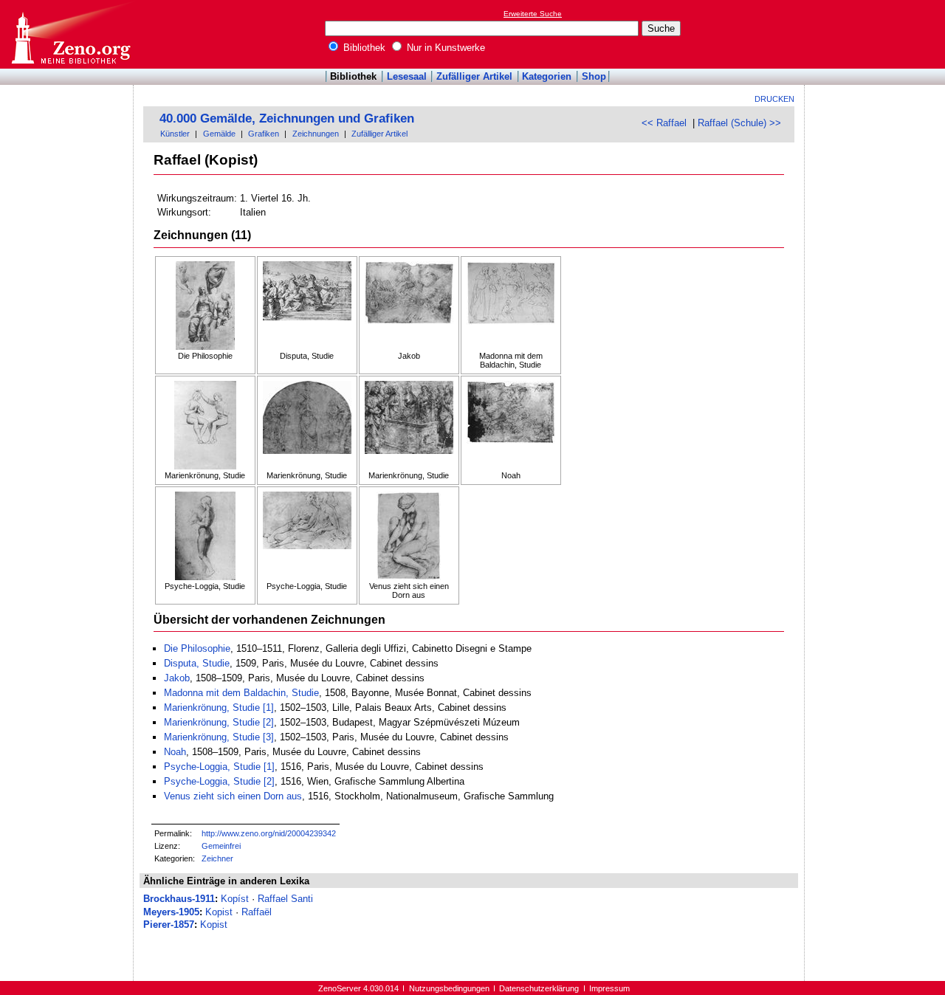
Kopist (219, 911)
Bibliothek (362, 47)
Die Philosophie (197, 648)
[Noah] (510, 426)
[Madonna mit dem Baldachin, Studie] (510, 306)
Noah (175, 751)
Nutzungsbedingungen (449, 988)
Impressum (609, 988)
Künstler (175, 133)
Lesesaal (407, 76)
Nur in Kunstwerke (444, 47)
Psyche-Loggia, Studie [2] (219, 781)
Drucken (774, 98)
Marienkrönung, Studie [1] (219, 707)
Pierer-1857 (168, 924)
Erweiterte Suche (533, 14)
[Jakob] (409, 306)
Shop (594, 76)
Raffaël (256, 911)
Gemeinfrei (221, 845)
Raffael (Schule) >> (739, 122)
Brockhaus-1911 (179, 898)
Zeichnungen (315, 133)
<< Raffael (664, 122)
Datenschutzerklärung (539, 988)
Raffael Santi (285, 898)
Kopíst (235, 898)
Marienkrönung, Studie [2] (219, 722)
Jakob (177, 678)
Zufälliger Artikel (474, 76)
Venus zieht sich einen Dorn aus (233, 796)
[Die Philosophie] (205, 306)
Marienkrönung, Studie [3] (219, 737)
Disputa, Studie (197, 663)
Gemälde (219, 133)
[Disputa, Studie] (307, 306)
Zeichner (217, 858)
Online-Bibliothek (70, 34)
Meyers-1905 (171, 911)
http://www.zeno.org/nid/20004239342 (269, 833)
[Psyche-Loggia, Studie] (205, 537)
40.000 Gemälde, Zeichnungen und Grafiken (286, 118)
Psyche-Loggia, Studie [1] (219, 766)
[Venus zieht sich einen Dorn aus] (409, 537)
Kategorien (546, 76)
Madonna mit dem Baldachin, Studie (241, 692)
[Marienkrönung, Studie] (205, 426)
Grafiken (263, 133)
